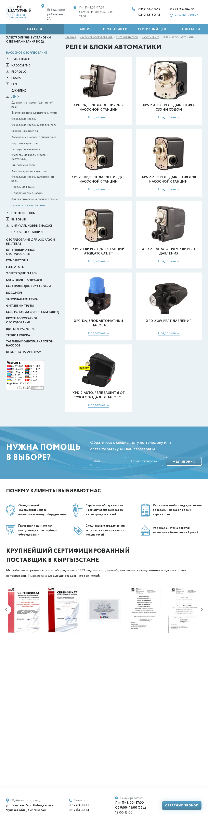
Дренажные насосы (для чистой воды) (32, 105)
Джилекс (18, 91)
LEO (14, 84)
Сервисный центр (154, 29)
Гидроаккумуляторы (24, 143)
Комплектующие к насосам (29, 171)
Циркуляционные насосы (32, 226)
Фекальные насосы (24, 119)
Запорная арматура (22, 299)
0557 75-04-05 (182, 9)
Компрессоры (17, 261)
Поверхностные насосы (27, 193)
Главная (70, 37)
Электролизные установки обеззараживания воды (28, 40)
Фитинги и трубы (20, 306)
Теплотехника (18, 336)
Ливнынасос (21, 59)
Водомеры (14, 293)
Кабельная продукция (24, 280)
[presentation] (6, 610)
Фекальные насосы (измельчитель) (34, 125)
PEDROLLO (19, 72)
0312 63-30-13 (149, 15)
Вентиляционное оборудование (20, 252)
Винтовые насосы (23, 165)
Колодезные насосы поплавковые (33, 137)
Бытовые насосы (127, 37)
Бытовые (18, 220)
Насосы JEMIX (150, 37)
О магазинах (115, 29)
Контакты (190, 29)
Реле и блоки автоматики (28, 205)
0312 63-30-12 (149, 9)
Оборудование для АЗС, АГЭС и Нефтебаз (30, 242)
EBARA (16, 78)
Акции (86, 29)
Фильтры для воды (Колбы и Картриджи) (29, 157)
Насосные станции (27, 232)
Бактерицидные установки (28, 286)
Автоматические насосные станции (35, 199)
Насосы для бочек (23, 187)
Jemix (15, 97)
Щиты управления (21, 329)
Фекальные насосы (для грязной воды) (32, 179)
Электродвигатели (22, 274)
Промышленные (24, 213)
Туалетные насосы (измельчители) (34, 113)
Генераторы (15, 267)
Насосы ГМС (20, 66)
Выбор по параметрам (23, 352)
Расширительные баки (25, 149)
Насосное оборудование (26, 53)
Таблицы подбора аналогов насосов (29, 344)
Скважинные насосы (24, 131)
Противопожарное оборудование (22, 320)
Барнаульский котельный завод (32, 312)
